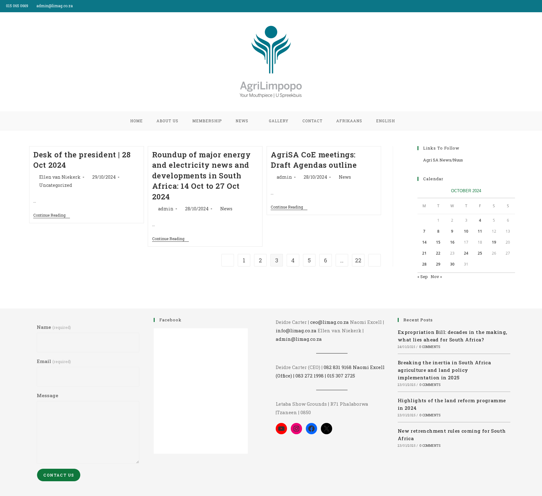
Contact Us (58, 475)
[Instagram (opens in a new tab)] (539, 6)
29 (438, 264)
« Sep (422, 276)
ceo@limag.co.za (329, 322)
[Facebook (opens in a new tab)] (533, 6)
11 (480, 231)
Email (54, 361)
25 (480, 253)
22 (358, 260)
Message (47, 395)
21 (424, 253)
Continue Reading (51, 215)
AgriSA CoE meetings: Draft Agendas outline (314, 160)
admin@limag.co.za (299, 339)
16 (452, 242)
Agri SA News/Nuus (443, 160)
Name (54, 327)
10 (466, 231)
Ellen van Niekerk (60, 177)
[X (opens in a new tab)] (525, 6)
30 (452, 264)
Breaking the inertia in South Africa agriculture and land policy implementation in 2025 (444, 370)
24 (466, 253)
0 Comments (429, 347)
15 (438, 242)
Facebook (170, 320)
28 (424, 264)
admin (165, 209)
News (226, 209)
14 (424, 242)
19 (494, 242)
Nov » (436, 276)
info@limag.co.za (296, 330)
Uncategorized (55, 185)
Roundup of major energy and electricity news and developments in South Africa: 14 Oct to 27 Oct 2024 (201, 176)
